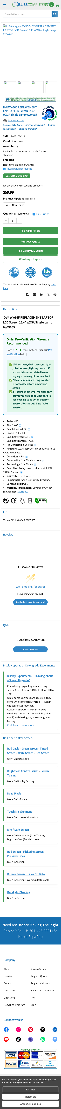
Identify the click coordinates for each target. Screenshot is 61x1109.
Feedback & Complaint (43, 990)
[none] (30, 51)
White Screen (25, 753)
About (7, 969)
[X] (48, 294)
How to (8, 976)
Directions (9, 997)
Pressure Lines (16, 856)
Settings (30, 1089)
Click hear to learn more (20, 725)
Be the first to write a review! (30, 602)
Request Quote (39, 976)
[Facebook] (28, 294)
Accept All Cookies (30, 1103)
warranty (23, 491)
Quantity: (26, 213)
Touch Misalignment (19, 811)
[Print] (41, 294)
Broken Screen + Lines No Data (26, 874)
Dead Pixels (14, 793)
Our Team (9, 990)
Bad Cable (13, 748)
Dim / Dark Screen (18, 829)
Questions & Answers (30, 639)
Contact (8, 983)
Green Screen (30, 748)
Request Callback (40, 983)
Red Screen (42, 753)
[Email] (34, 294)
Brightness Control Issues (22, 771)
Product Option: (19, 198)
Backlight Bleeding (18, 892)
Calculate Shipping (17, 175)
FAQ (33, 997)
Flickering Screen (33, 851)
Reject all (30, 1096)
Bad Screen (14, 851)
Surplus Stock (38, 969)
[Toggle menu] (4, 4)
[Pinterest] (55, 294)
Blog (33, 1004)
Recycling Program (14, 1004)
